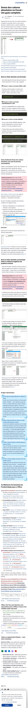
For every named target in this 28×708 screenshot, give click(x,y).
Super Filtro (19, 544)
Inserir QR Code (11, 561)
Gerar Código (7, 494)
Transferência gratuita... (13, 600)
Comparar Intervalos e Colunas (14, 531)
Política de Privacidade (12, 701)
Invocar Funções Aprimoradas (15, 497)
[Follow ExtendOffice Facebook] (2, 689)
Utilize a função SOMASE (9, 63)
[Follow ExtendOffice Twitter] (5, 689)
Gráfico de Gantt (11, 556)
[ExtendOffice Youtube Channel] (8, 689)
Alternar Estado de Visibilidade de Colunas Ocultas (14, 529)
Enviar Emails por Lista (9, 544)
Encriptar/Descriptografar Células (17, 542)
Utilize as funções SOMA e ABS (10, 60)
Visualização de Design (9, 535)
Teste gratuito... (19, 190)
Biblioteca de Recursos (13, 539)
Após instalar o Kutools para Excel (9, 194)
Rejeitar (19, 705)
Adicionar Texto (18, 552)
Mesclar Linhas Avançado (13, 568)
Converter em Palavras (14, 565)
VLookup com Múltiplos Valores (11, 511)
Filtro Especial (6, 546)
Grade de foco (22, 533)
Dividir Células (22, 568)
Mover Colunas (18, 527)
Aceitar (7, 705)
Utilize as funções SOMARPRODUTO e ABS (13, 62)
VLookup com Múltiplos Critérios (18, 510)
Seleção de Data (14, 540)
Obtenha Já (23, 254)
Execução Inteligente (20, 492)
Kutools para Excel (5, 246)
